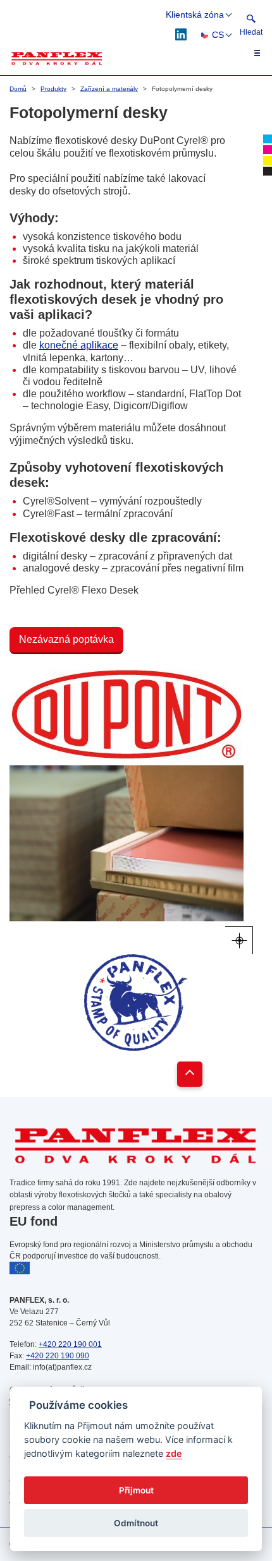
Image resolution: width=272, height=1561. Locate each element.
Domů (18, 88)
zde (174, 1453)
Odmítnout (136, 1523)
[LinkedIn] (181, 33)
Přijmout (136, 1490)
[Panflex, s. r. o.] (56, 58)
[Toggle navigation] (250, 53)
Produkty (53, 88)
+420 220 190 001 (70, 1344)
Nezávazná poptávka (66, 639)
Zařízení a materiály (109, 88)
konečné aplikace (78, 345)
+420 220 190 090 (57, 1355)
